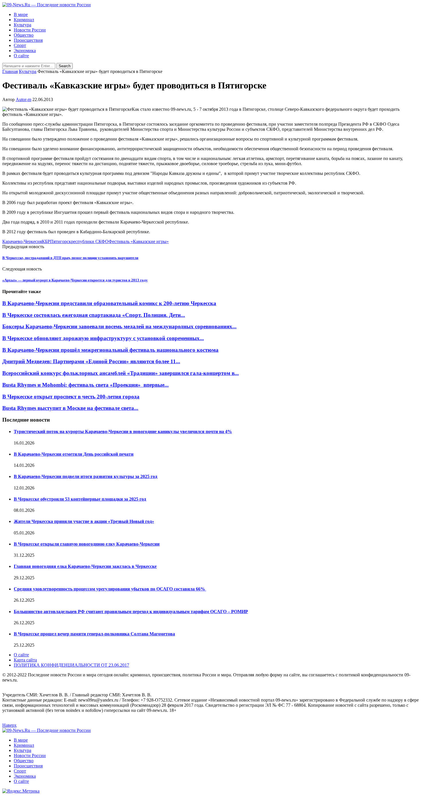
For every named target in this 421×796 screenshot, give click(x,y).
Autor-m (23, 99)
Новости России (30, 29)
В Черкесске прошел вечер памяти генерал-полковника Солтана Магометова (94, 633)
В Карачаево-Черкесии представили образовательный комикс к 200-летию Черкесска (109, 303)
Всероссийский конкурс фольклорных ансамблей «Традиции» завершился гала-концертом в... (120, 373)
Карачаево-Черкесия (22, 241)
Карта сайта (25, 659)
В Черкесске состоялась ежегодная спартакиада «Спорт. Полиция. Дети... (93, 315)
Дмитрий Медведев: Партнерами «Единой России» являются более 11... (91, 361)
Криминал (24, 19)
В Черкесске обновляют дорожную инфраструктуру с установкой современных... (103, 338)
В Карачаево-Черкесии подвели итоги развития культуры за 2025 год (85, 476)
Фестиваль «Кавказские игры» (139, 241)
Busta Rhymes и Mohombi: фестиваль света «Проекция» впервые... (85, 385)
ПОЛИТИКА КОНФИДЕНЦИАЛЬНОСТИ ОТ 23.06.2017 (71, 665)
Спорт (20, 45)
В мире (21, 14)
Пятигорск (60, 241)
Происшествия (28, 40)
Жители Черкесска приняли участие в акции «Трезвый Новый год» (84, 521)
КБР (46, 241)
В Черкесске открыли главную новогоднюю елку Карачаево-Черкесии (87, 544)
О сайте (21, 55)
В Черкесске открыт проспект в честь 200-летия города (70, 397)
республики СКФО (90, 241)
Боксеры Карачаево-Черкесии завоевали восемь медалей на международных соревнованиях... (119, 326)
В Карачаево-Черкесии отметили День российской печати (73, 454)
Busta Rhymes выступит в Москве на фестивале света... (70, 408)
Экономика (25, 50)
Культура (22, 24)
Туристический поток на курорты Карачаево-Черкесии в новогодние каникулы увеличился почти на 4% (123, 431)
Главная (10, 71)
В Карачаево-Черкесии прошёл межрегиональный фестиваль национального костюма (110, 350)
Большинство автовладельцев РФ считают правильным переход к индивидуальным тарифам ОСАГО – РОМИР (131, 611)
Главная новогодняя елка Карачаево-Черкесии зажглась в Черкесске (85, 566)
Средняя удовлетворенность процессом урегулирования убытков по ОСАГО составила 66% (110, 588)
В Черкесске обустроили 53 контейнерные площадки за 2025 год (80, 499)
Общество (24, 35)
